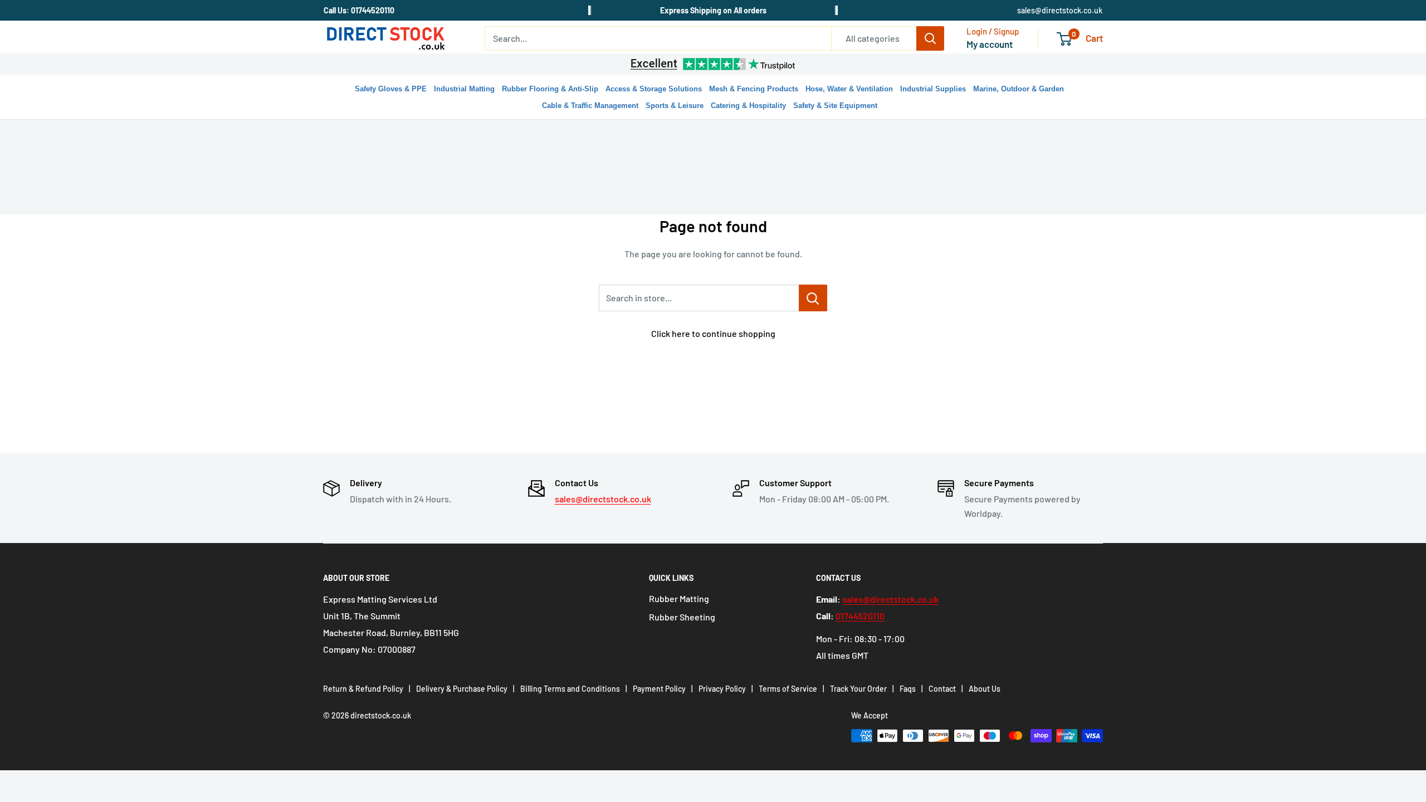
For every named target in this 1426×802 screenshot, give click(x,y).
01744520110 (860, 615)
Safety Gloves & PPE (391, 89)
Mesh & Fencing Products (753, 89)
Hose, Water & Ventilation (849, 89)
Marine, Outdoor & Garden (1018, 89)
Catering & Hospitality (748, 105)
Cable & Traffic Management (590, 105)
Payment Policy (659, 688)
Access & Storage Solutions (653, 89)
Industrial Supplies (933, 89)
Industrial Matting (464, 89)
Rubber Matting (679, 598)
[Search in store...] (813, 298)
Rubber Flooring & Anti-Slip (550, 89)
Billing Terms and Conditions (570, 688)
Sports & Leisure (675, 105)
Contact (942, 688)
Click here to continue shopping (713, 333)
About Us (984, 688)
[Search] (930, 38)
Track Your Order (858, 688)
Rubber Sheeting (682, 617)
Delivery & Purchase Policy (461, 688)
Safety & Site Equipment (835, 105)
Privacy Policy (722, 688)
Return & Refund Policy (363, 688)
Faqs (908, 688)
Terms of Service (788, 688)
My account (989, 44)
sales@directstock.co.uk (1059, 10)
